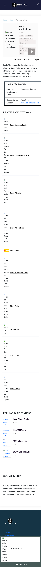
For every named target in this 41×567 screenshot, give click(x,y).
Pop (21, 46)
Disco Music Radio (17, 228)
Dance (22, 35)
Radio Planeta (15, 193)
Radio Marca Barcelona (19, 273)
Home (5, 20)
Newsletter (9, 536)
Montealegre (28, 38)
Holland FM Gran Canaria (19, 155)
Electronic (29, 35)
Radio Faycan (15, 389)
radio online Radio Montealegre (25, 49)
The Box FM (14, 355)
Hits (21, 38)
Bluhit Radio (14, 306)
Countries (8, 533)
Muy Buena (14, 250)
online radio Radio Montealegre (25, 42)
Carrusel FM (14, 329)
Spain (11, 20)
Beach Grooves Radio (18, 125)
